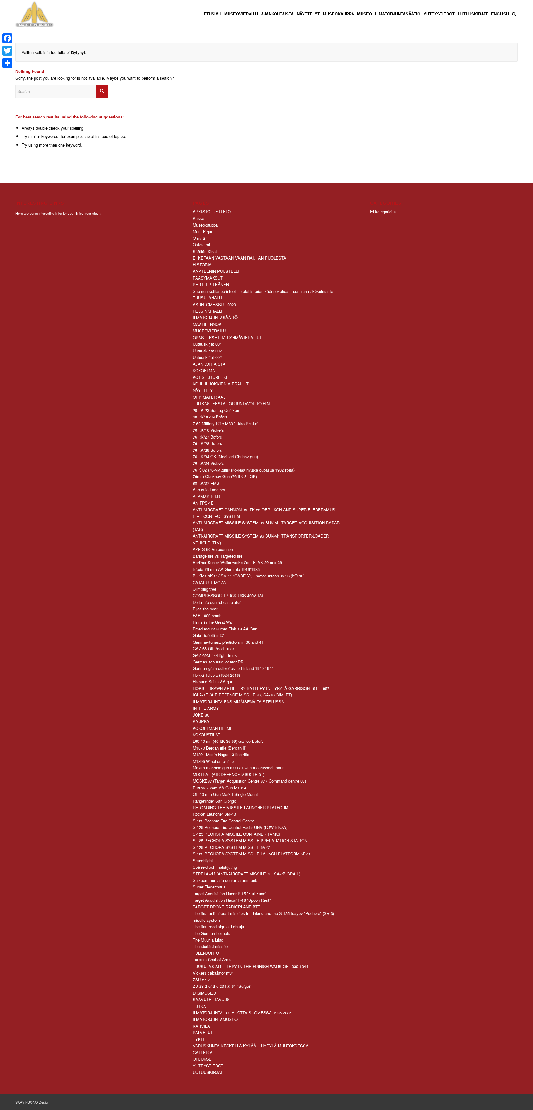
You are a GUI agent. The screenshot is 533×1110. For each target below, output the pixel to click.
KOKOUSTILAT (206, 735)
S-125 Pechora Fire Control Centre (223, 821)
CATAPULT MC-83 (209, 582)
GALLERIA (203, 1052)
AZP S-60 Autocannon (213, 549)
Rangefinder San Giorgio (214, 801)
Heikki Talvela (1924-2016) (216, 675)
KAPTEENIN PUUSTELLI (216, 271)
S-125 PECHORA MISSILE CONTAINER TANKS (236, 834)
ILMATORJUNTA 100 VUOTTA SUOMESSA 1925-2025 (242, 1013)
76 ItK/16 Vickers (208, 430)
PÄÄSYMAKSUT (208, 278)
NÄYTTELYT (204, 390)
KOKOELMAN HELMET (214, 728)
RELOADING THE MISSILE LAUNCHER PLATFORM (240, 807)
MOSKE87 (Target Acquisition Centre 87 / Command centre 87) (249, 781)
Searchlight (203, 860)
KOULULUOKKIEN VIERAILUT (221, 384)
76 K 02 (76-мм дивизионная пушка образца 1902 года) (244, 470)
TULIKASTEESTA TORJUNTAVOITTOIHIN (231, 403)
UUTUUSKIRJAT (208, 1072)
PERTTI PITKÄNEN (211, 284)
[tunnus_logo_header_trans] (34, 13)
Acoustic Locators (209, 490)
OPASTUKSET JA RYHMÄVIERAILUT (227, 337)
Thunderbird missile (210, 946)
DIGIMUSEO (204, 993)
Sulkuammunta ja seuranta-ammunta (225, 880)
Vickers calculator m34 (213, 973)
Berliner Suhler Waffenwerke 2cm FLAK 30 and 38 (237, 562)
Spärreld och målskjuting (215, 867)
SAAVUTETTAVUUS (211, 999)
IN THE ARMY (206, 708)
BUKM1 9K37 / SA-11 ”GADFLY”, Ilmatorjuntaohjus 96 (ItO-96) (248, 576)
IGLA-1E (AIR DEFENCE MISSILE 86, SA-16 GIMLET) (242, 695)
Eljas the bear (205, 609)
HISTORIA (202, 265)
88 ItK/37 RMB (206, 483)
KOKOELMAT (205, 370)
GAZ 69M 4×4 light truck (215, 655)
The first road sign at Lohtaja (218, 926)
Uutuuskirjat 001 (207, 344)
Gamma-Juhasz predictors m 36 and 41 (228, 642)
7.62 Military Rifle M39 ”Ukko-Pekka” (225, 423)
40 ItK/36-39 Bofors (210, 417)
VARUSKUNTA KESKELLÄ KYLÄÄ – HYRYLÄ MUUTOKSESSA (250, 1046)
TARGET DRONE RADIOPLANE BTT (226, 907)
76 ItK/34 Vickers (208, 463)
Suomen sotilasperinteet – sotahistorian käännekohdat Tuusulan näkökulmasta (263, 291)
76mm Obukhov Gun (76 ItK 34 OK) (225, 476)
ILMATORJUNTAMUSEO (215, 1019)
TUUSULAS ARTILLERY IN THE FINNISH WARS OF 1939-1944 (250, 966)
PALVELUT (203, 1032)
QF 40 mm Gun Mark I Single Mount (225, 794)
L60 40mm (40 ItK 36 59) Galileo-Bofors (228, 741)
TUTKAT (200, 1006)
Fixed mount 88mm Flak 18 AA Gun (225, 629)
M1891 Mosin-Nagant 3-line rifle (221, 754)
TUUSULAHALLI (207, 298)
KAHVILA (201, 1026)
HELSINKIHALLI (207, 311)
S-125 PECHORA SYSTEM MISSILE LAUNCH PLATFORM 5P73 (251, 854)
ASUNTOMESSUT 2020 (214, 304)
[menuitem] (212, 13)
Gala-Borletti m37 (208, 635)
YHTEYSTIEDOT (208, 1066)
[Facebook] (7, 38)
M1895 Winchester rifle (213, 761)
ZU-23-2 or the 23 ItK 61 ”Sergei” (222, 986)
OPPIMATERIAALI (210, 397)
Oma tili (200, 238)
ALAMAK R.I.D (206, 496)
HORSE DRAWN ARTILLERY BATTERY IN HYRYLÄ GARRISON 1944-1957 (261, 688)
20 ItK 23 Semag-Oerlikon (216, 410)
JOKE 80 (201, 715)
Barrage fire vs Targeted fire (217, 556)
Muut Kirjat (202, 232)
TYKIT (199, 1039)
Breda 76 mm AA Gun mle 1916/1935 (226, 569)
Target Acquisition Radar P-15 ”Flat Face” (229, 893)
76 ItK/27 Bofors (207, 437)
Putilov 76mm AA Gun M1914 (219, 788)
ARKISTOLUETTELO (212, 211)
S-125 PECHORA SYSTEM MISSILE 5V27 (231, 847)
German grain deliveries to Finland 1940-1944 (233, 668)
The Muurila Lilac (208, 940)
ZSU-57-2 (201, 980)
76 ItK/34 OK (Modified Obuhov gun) (225, 456)
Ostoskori (201, 244)
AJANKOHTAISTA (209, 364)
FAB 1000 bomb (207, 615)
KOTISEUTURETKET (212, 377)
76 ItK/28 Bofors (207, 443)
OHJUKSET (203, 1059)
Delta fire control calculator (217, 602)
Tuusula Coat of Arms (212, 959)
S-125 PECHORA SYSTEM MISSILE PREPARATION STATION (250, 840)
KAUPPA (201, 721)
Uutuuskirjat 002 (207, 351)
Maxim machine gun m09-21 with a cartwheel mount (239, 768)
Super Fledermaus (209, 887)
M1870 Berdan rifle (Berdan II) (219, 748)
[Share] (7, 63)
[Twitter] (7, 50)
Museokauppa (205, 225)
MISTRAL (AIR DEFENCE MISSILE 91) (228, 774)
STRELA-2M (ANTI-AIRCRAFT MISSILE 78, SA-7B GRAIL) (246, 874)
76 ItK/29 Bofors (207, 450)
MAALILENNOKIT (209, 324)
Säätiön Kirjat (205, 251)
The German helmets (211, 933)
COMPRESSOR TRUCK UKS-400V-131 (228, 595)
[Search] (514, 13)
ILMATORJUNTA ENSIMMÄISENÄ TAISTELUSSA (238, 702)
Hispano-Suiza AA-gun (213, 681)
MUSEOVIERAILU (209, 331)
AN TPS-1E (203, 503)
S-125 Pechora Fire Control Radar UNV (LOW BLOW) (240, 827)
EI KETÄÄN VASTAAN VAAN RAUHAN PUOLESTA (239, 258)
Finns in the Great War (213, 622)
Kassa (198, 218)
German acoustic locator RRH (219, 662)
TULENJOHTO (206, 953)
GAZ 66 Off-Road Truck (214, 648)
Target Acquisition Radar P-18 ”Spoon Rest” (232, 900)
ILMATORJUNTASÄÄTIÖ (215, 317)
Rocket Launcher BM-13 (214, 814)
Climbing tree (204, 589)
